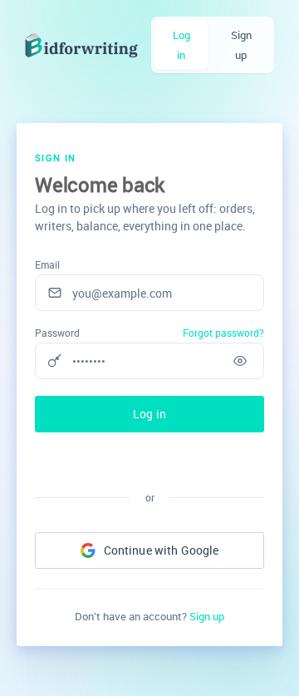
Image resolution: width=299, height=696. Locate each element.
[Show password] (240, 361)
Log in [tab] (181, 44)
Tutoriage (81, 45)
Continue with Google (161, 550)
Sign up (206, 616)
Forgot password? (223, 332)
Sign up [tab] (241, 44)
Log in (149, 414)
